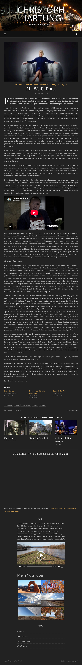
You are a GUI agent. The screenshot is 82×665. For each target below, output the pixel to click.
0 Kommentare (72, 410)
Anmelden (20, 631)
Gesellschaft (40, 85)
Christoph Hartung (41, 13)
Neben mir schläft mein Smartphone (37, 392)
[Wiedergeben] (20, 567)
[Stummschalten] (59, 567)
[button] (41, 555)
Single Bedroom (9, 391)
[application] (41, 555)
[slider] (39, 566)
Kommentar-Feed (23, 641)
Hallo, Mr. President (38, 438)
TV (66, 85)
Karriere (51, 85)
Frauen (29, 85)
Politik (60, 85)
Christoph (20, 85)
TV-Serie (42, 405)
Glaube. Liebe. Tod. (59, 391)
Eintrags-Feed (22, 636)
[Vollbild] (62, 567)
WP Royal (18, 661)
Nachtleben (9, 438)
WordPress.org (22, 646)
